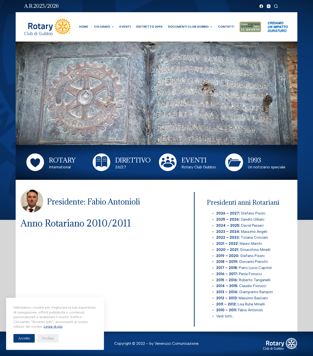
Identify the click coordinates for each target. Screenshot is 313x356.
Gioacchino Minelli (243, 250)
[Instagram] (268, 6)
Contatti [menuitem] (226, 26)
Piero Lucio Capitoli (244, 268)
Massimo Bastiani (242, 298)
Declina (48, 338)
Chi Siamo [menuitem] (102, 26)
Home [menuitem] (83, 26)
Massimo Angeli (241, 231)
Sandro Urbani (240, 219)
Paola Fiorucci (239, 274)
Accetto (24, 338)
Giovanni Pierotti (242, 261)
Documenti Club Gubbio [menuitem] (188, 26)
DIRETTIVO (133, 160)
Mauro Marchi (239, 243)
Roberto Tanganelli (243, 280)
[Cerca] (276, 6)
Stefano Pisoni (240, 213)
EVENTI (194, 160)
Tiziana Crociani (242, 237)
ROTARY (62, 160)
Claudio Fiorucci (241, 286)
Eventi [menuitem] (125, 26)
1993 (254, 160)
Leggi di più (53, 326)
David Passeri (240, 225)
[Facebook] (261, 6)
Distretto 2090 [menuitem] (149, 26)
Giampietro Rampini (244, 292)
